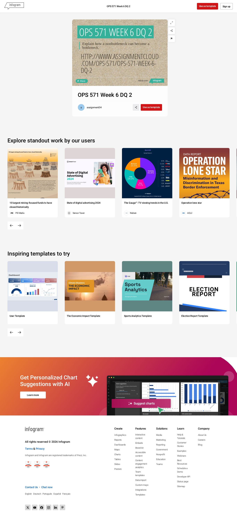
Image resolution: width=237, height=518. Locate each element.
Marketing (161, 440)
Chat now (47, 487)
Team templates (140, 473)
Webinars (181, 456)
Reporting (160, 444)
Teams (159, 464)
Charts (117, 454)
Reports (118, 440)
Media (159, 435)
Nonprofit (160, 454)
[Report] (171, 38)
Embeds (139, 443)
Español (57, 493)
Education (160, 459)
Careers (201, 440)
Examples (181, 451)
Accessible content (140, 454)
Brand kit (139, 448)
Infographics (120, 435)
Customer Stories (181, 444)
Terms (29, 448)
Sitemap (181, 486)
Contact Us (31, 487)
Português (47, 493)
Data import (140, 480)
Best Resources (182, 462)
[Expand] (171, 22)
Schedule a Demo (182, 470)
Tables (117, 459)
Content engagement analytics (141, 464)
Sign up (226, 6)
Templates (140, 494)
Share (82, 81)
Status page (182, 481)
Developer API (183, 476)
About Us (202, 435)
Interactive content (140, 436)
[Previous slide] (11, 225)
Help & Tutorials (181, 436)
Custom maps (142, 485)
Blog (200, 444)
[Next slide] (19, 225)
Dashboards (120, 444)
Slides (117, 464)
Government (162, 449)
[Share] (171, 30)
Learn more (33, 395)
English (28, 493)
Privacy (40, 448)
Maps (117, 449)
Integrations (140, 490)
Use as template (207, 6)
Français (66, 493)
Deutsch (37, 493)
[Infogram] (14, 6)
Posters (118, 469)
